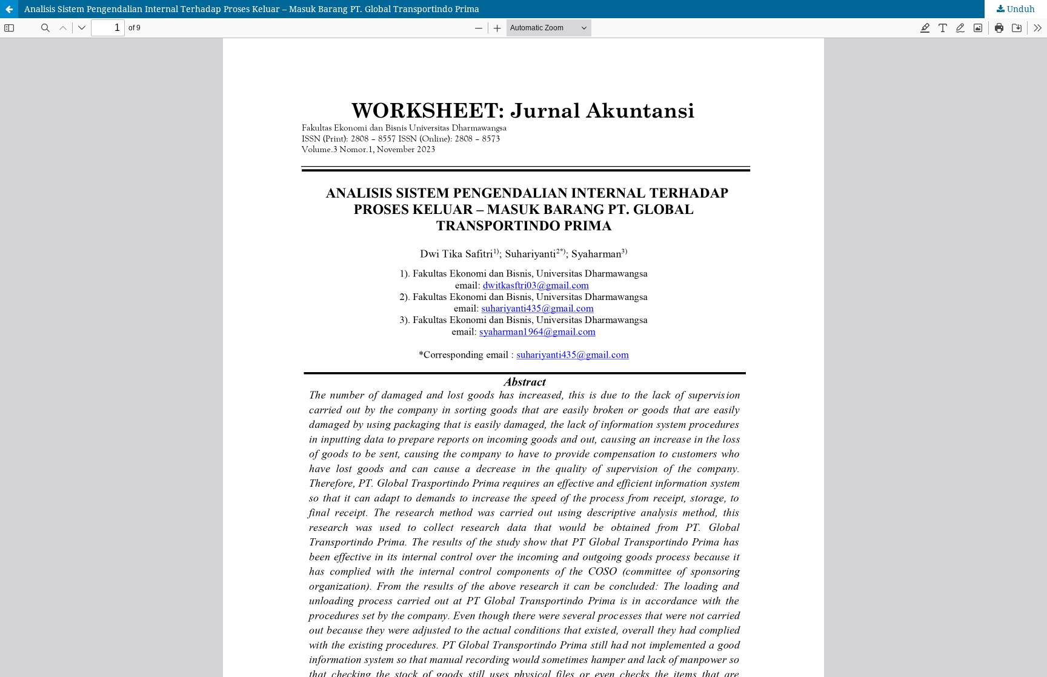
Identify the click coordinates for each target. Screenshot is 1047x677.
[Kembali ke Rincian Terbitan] (9, 9)
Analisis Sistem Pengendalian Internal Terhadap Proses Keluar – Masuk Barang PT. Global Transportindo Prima (251, 9)
